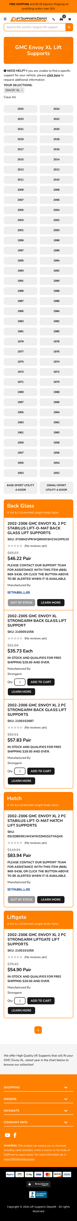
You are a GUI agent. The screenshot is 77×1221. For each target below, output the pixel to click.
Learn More (51, 603)
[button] (61, 19)
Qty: (10, 682)
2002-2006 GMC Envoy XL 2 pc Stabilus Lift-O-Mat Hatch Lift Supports (36, 821)
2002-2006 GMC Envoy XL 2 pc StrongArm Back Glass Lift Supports (36, 710)
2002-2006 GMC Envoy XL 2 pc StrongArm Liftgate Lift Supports (36, 939)
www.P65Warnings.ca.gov (19, 1159)
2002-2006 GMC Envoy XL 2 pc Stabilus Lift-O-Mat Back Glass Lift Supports (36, 528)
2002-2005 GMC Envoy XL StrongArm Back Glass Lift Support (36, 620)
